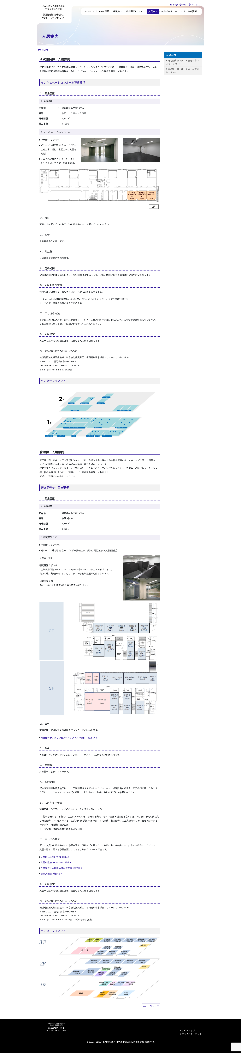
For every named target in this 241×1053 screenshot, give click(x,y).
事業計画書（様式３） (52, 873)
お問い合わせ (179, 4)
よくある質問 (190, 11)
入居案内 (152, 11)
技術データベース (170, 11)
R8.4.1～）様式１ (63, 862)
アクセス (195, 4)
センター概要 (102, 11)
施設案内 (117, 11)
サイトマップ (188, 1030)
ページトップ (152, 1006)
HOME (45, 49)
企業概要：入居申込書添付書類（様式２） (61, 868)
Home (88, 11)
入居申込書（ (47, 862)
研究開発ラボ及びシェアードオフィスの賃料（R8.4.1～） (69, 737)
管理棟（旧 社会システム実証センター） (182, 70)
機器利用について (135, 11)
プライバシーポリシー (193, 1034)
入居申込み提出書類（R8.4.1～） (57, 857)
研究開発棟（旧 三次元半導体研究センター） (182, 62)
